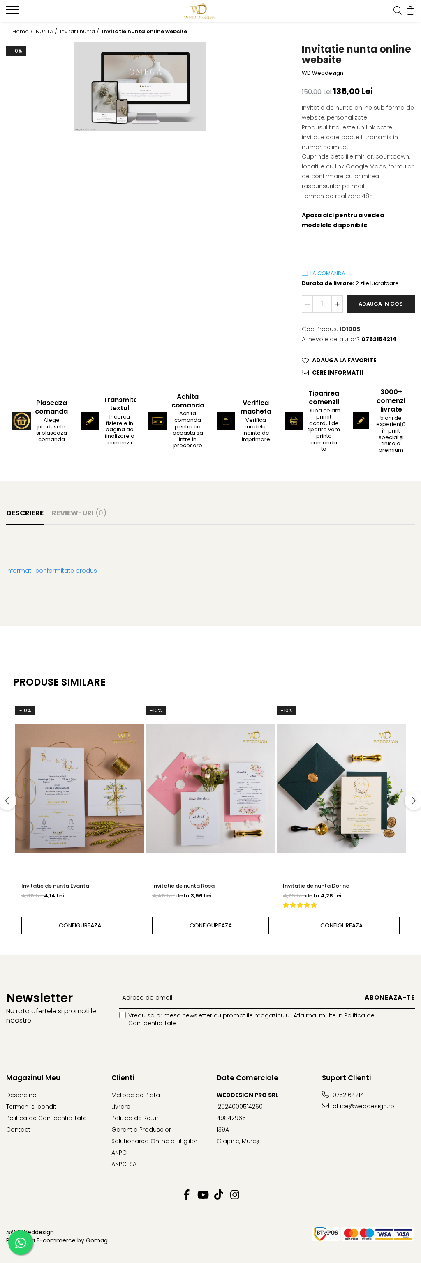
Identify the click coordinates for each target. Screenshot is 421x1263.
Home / (23, 31)
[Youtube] (202, 1195)
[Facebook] (186, 1195)
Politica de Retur (134, 1118)
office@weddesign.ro (362, 1106)
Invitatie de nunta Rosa (183, 886)
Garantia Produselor (141, 1129)
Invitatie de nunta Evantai (55, 886)
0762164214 (347, 1095)
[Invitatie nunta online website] (140, 86)
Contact (18, 1129)
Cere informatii (337, 372)
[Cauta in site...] (397, 11)
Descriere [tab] (25, 513)
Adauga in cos (381, 304)
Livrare (120, 1106)
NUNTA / (47, 31)
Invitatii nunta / (80, 31)
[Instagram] (234, 1195)
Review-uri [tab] (79, 513)
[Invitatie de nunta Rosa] (210, 789)
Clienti (122, 1078)
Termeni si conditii (32, 1106)
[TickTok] (218, 1195)
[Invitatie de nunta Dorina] (341, 789)
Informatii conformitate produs (51, 570)
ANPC (119, 1152)
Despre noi (22, 1095)
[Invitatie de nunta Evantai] (79, 789)
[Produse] (13, 12)
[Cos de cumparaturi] (410, 11)
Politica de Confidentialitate (46, 1118)
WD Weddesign (322, 73)
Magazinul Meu (33, 1078)
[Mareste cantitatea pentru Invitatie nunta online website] (337, 304)
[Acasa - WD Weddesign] (211, 11)
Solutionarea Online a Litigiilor (154, 1141)
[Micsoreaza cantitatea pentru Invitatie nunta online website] (307, 304)
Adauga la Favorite (344, 360)
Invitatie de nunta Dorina (316, 886)
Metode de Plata (135, 1095)
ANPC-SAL (125, 1164)
